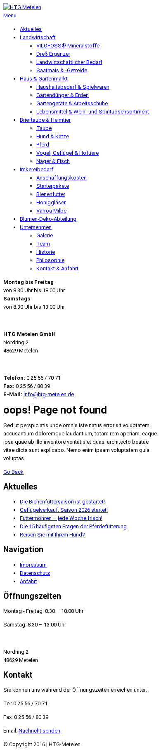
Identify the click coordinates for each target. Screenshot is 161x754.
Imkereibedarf (36, 169)
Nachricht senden (39, 731)
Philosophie (50, 260)
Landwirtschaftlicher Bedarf (69, 62)
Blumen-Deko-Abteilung (48, 219)
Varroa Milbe (51, 211)
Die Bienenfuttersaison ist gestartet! (62, 502)
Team (43, 244)
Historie (45, 252)
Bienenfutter (50, 194)
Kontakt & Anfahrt (57, 268)
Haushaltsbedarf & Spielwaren (72, 87)
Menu (10, 15)
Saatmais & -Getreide (61, 70)
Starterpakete (52, 186)
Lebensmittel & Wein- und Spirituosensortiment (92, 112)
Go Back (13, 472)
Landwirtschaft (38, 37)
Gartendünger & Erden (62, 95)
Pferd (42, 145)
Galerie (44, 235)
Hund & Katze (52, 136)
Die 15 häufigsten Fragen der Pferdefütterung (73, 526)
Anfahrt (28, 581)
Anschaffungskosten (61, 178)
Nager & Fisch (53, 161)
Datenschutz (35, 573)
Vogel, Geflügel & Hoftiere (67, 153)
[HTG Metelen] (22, 7)
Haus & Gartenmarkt (44, 79)
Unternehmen (36, 227)
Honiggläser (51, 202)
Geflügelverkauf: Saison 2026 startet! (64, 510)
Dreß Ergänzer (53, 54)
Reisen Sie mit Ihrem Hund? (52, 535)
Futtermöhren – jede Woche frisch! (61, 518)
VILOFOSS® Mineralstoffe (67, 46)
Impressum (33, 565)
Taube (44, 128)
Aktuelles (31, 29)
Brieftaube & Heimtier (45, 120)
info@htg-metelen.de (49, 394)
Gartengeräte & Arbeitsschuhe (72, 103)
